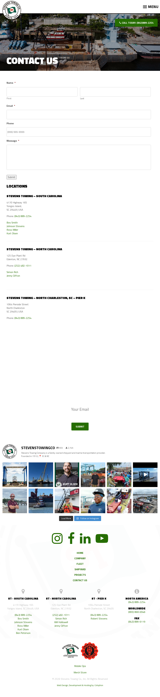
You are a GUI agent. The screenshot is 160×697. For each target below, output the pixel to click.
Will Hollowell (61, 622)
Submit (11, 177)
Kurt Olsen (12, 233)
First (9, 98)
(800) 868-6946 (136, 612)
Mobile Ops (80, 666)
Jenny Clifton (13, 276)
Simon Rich (12, 272)
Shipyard (80, 569)
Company (80, 558)
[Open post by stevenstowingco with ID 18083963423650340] (93, 501)
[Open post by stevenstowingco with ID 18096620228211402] (67, 501)
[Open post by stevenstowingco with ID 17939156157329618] (14, 501)
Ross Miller (12, 230)
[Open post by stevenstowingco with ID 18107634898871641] (67, 474)
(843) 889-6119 (136, 622)
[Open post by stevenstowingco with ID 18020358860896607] (145, 501)
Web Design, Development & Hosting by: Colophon (80, 685)
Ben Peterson (23, 633)
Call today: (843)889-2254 (137, 23)
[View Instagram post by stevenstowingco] (24, 484)
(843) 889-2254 (22, 216)
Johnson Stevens (16, 226)
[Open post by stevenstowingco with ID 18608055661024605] (41, 501)
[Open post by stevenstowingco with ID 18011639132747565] (14, 474)
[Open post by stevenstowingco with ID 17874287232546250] (145, 474)
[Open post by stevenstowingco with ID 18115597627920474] (119, 501)
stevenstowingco (14, 467)
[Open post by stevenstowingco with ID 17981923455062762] (93, 474)
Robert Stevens (99, 618)
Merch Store (80, 672)
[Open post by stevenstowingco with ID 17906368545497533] (41, 474)
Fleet (80, 564)
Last (82, 98)
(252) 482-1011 (22, 265)
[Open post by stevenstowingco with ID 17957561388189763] (119, 474)
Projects (80, 575)
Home (80, 553)
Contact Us (80, 580)
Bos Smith (12, 222)
